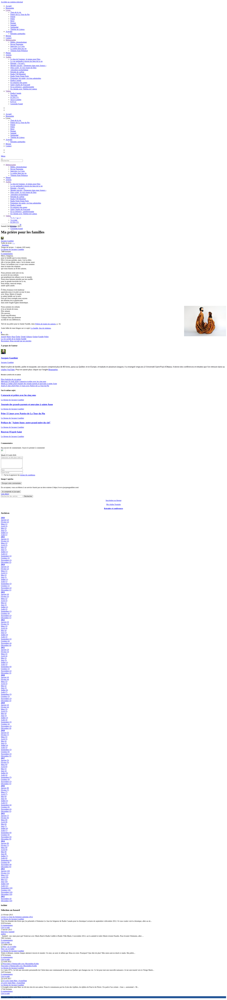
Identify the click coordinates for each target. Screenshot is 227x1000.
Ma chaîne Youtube (113, 504)
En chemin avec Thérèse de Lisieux (23, 89)
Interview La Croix (17, 46)
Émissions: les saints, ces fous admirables (25, 78)
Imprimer (5, 245)
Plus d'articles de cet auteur (11, 379)
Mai (4, 528)
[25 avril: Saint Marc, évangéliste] (14, 981)
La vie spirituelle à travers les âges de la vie (26, 61)
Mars (4, 524)
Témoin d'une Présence (19, 51)
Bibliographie (11, 40)
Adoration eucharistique (19, 70)
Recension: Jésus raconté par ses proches (16, 341)
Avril (4, 526)
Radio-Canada (15, 80)
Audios (8, 57)
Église (18, 337)
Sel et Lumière (15, 100)
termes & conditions (27, 475)
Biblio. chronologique (18, 42)
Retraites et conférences (113, 508)
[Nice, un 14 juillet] (8, 947)
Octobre (5, 558)
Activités (9, 32)
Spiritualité (14, 27)
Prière (12, 19)
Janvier (5, 520)
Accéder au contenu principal (12, 2)
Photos (8, 53)
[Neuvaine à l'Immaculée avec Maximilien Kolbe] (20, 964)
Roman (13, 23)
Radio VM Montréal (18, 74)
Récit (12, 21)
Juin (4, 530)
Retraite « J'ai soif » (17, 63)
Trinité (23, 337)
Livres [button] (8, 118)
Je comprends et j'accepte (11, 492)
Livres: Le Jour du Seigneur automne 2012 (17, 917)
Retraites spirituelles (17, 34)
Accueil (8, 6)
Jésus (13, 337)
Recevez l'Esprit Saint (11, 432)
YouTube (13, 95)
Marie (9, 337)
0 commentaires (7, 254)
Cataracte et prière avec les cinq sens (18, 395)
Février (5, 522)
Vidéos (8, 91)
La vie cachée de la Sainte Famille (13, 339)
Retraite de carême (17, 72)
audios (3, 934)
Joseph (3, 337)
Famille (41, 337)
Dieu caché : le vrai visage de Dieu (23, 68)
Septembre (6, 556)
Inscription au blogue (113, 500)
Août (4, 535)
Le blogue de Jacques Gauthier (12, 249)
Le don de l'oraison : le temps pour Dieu (25, 59)
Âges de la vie (15, 12)
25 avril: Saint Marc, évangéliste (13, 983)
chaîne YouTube (8, 370)
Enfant (35, 337)
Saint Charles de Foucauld (20, 85)
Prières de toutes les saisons (45, 324)
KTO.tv (13, 102)
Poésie (12, 17)
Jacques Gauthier (7, 241)
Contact (8, 38)
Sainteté (13, 25)
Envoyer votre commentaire (11, 483)
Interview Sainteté (7, 932)
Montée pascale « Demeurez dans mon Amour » (28, 66)
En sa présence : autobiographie (22, 87)
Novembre (6, 560)
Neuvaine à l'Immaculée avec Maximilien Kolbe (19, 966)
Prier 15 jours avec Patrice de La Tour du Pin (23, 413)
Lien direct (5, 494)
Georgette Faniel (16, 104)
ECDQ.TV (14, 97)
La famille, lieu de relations (41, 328)
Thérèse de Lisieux (17, 29)
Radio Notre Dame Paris (19, 76)
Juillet (4, 533)
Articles (8, 55)
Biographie (10, 8)
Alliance (29, 337)
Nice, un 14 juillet (7, 949)
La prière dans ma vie (18, 49)
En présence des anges (18, 83)
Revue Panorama (16, 44)
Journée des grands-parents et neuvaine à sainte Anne (27, 404)
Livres (8, 10)
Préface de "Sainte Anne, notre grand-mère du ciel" (26, 422)
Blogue (8, 36)
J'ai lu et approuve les (19, 475)
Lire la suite (5, 927)
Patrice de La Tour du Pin (20, 14)
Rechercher (28, 496)
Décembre (6, 562)
